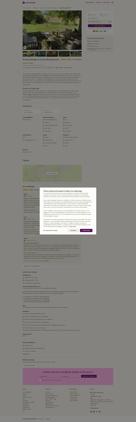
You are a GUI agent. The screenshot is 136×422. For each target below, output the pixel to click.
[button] (50, 230)
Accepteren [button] (86, 230)
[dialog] (68, 210)
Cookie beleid (72, 226)
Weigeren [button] (73, 230)
